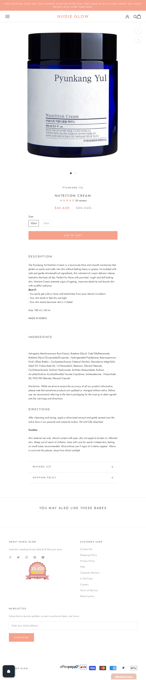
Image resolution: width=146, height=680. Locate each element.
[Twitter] (18, 557)
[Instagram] (26, 557)
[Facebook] (10, 557)
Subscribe (21, 637)
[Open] (9, 671)
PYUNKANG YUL (73, 187)
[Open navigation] (7, 16)
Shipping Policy (44, 477)
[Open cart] (139, 16)
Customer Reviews (90, 572)
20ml (46, 223)
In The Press (86, 578)
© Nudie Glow (18, 668)
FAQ (82, 567)
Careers (84, 584)
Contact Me (86, 549)
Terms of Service (89, 590)
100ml (33, 223)
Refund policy (87, 596)
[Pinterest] (34, 557)
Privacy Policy (87, 561)
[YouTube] (43, 557)
